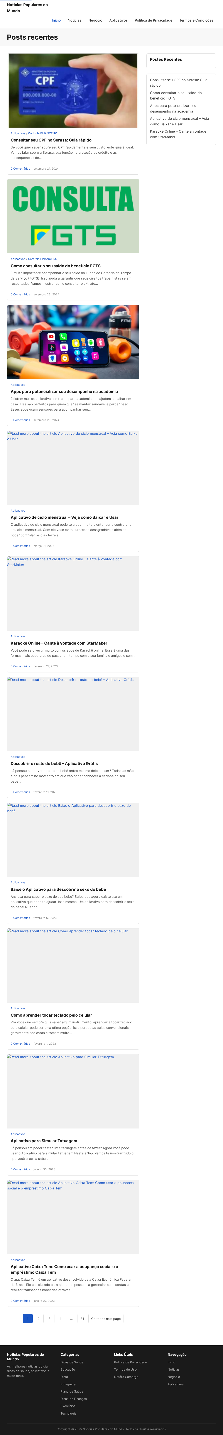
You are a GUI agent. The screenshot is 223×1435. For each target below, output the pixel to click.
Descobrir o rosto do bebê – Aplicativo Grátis (54, 763)
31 (82, 1318)
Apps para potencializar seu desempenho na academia (64, 391)
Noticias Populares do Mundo (27, 7)
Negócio (95, 20)
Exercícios (68, 1406)
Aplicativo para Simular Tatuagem (44, 1140)
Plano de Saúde (72, 1391)
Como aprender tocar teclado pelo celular (51, 1015)
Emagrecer (68, 1384)
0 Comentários (20, 168)
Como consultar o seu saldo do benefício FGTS (56, 265)
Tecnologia (68, 1413)
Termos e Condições (196, 20)
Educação (68, 1369)
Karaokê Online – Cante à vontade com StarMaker (59, 643)
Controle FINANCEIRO (42, 133)
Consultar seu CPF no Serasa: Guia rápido (51, 140)
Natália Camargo (126, 1377)
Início (56, 20)
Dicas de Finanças (74, 1399)
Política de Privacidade (153, 20)
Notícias (74, 20)
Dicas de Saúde (72, 1362)
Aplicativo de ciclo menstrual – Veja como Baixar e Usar (64, 517)
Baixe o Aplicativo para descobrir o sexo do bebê (58, 889)
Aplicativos (118, 20)
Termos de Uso (125, 1369)
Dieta (64, 1377)
